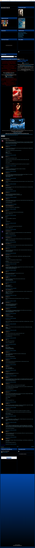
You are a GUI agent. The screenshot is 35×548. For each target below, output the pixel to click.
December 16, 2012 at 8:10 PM (11, 313)
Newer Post (2, 446)
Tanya (7, 345)
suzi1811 (7, 403)
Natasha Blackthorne (27, 65)
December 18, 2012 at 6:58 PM (11, 344)
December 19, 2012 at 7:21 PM (11, 370)
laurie (7, 210)
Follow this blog (9, 458)
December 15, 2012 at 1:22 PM (11, 275)
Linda (7, 417)
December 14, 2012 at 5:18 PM (11, 229)
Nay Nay (7, 265)
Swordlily (7, 296)
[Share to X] (3, 136)
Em (6, 216)
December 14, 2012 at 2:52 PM (11, 215)
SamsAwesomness (21, 35)
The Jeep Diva (20, 36)
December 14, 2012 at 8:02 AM (11, 171)
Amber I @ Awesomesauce (10, 140)
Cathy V (7, 248)
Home (17, 446)
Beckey (7, 156)
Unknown (7, 146)
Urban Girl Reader (20, 37)
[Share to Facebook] (4, 136)
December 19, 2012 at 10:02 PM (11, 375)
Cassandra (7, 302)
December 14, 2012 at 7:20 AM (11, 165)
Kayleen (7, 325)
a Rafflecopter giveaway (18, 132)
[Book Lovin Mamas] (18, 451)
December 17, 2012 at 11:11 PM (11, 330)
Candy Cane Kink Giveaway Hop (23, 61)
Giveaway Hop (29, 134)
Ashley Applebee (8, 289)
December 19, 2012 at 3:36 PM (11, 358)
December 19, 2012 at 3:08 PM (11, 350)
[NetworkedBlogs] (9, 457)
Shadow (7, 377)
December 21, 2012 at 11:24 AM (11, 422)
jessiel (7, 423)
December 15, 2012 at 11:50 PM (11, 288)
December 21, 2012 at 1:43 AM (11, 407)
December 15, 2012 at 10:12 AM (11, 263)
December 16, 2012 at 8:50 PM (11, 318)
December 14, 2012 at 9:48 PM (11, 246)
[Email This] (1, 136)
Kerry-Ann (7, 254)
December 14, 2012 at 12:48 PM (11, 204)
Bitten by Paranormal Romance (22, 33)
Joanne (7, 198)
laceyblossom (8, 230)
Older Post (32, 446)
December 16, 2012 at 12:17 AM (11, 295)
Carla (7, 271)
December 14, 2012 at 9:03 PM (11, 235)
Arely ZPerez (8, 243)
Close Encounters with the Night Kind (20, 134)
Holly (6, 339)
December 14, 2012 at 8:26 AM (11, 178)
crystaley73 (8, 179)
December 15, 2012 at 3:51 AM (11, 253)
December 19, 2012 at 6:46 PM (11, 364)
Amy (6, 283)
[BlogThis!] (2, 136)
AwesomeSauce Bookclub (22, 32)
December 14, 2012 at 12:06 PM (11, 197)
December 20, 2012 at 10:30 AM (11, 390)
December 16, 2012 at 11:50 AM (11, 307)
